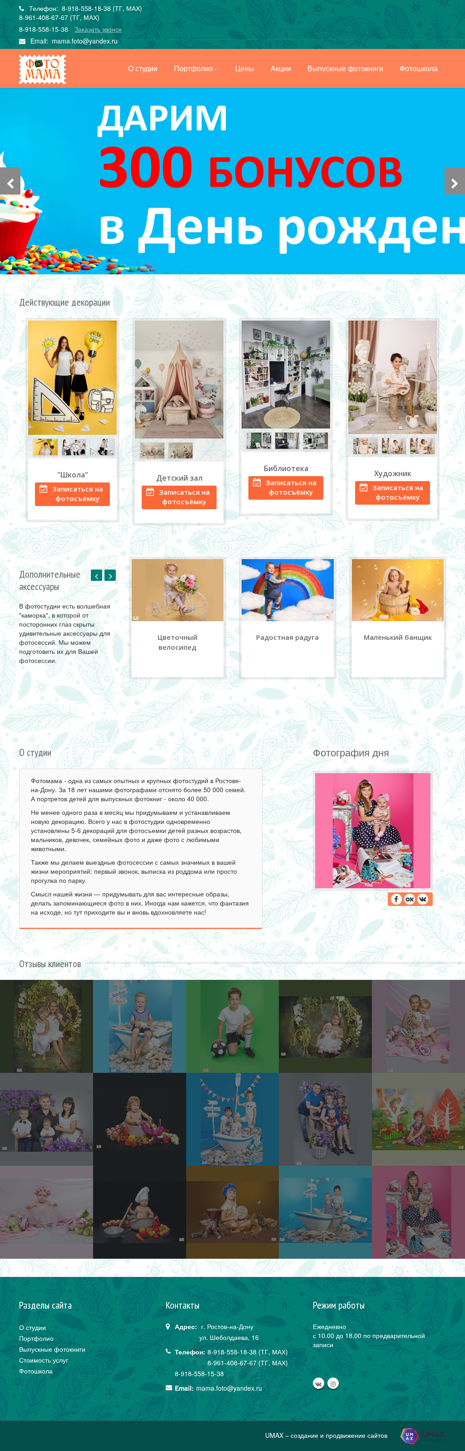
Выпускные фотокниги (345, 68)
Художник (392, 473)
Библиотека (286, 468)
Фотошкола (419, 68)
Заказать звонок (98, 29)
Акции (281, 68)
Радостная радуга (287, 637)
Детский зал (179, 478)
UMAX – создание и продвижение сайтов (327, 1435)
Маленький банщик (398, 637)
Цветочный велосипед (178, 642)
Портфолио (193, 68)
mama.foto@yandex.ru (85, 40)
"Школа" (72, 475)
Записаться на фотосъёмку (77, 493)
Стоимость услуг (43, 1359)
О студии (143, 68)
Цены (244, 68)
